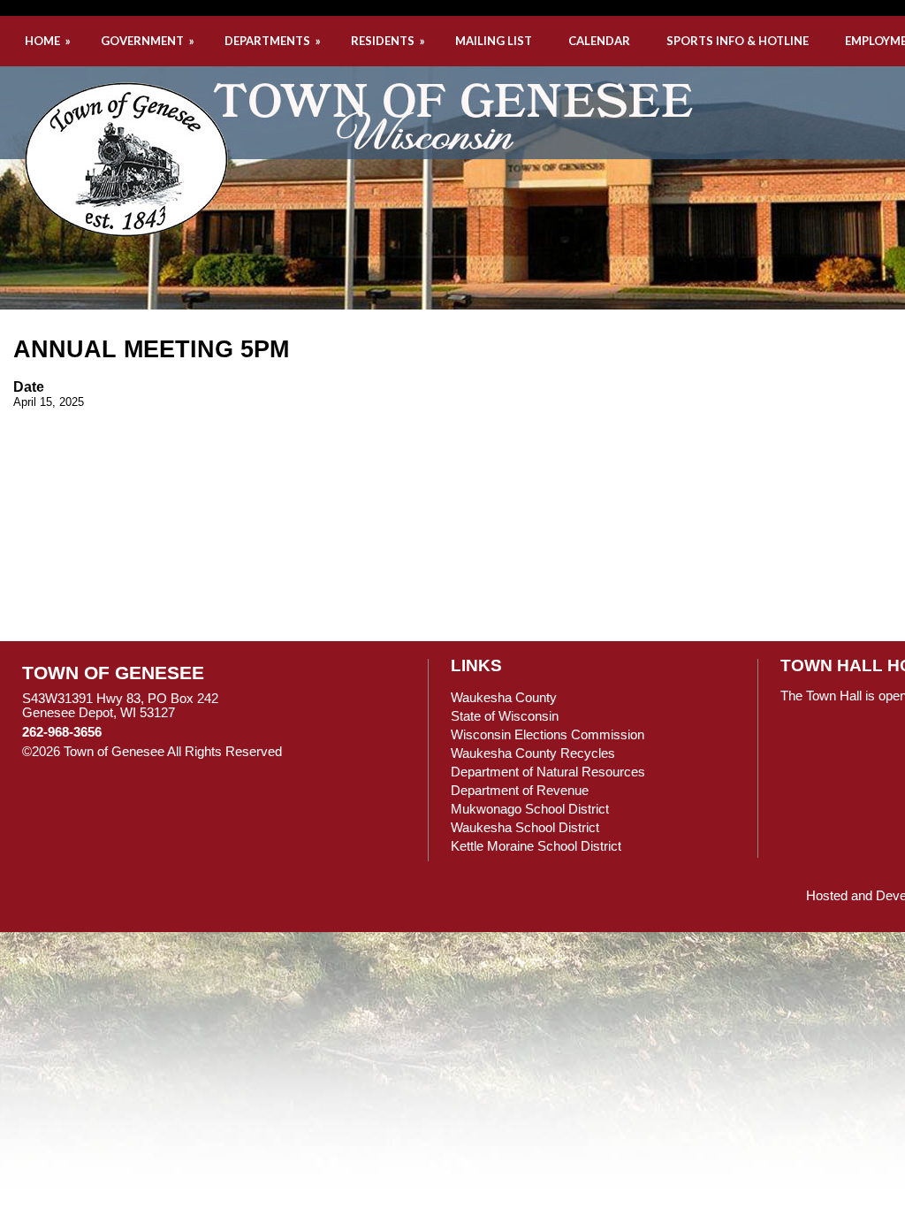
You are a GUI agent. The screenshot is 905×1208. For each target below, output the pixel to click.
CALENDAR (599, 41)
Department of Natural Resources (548, 772)
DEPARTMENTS (273, 41)
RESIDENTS (389, 41)
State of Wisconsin (505, 716)
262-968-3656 (62, 732)
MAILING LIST (493, 41)
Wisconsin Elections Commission (547, 735)
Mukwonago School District (530, 809)
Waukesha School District (525, 828)
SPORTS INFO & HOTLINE (737, 41)
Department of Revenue (520, 791)
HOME (49, 41)
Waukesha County (504, 698)
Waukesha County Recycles (533, 753)
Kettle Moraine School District (536, 846)
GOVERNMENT (149, 41)
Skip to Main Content (359, 752)
